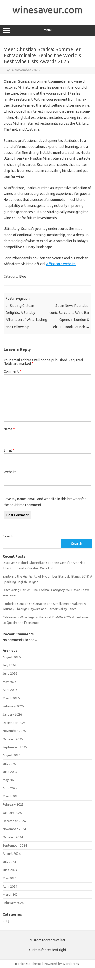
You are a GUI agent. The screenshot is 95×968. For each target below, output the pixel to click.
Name (9, 429)
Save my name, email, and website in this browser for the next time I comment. (45, 502)
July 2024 (9, 861)
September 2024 (15, 845)
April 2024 (10, 886)
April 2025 (10, 788)
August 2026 (12, 657)
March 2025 (11, 796)
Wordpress (70, 963)
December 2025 (14, 722)
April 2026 (10, 690)
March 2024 (11, 894)
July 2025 (9, 763)
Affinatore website (61, 264)
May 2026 (9, 681)
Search (8, 536)
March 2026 (11, 698)
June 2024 (10, 870)
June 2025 (10, 771)
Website (10, 472)
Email (9, 450)
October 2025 (13, 739)
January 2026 (12, 714)
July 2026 (9, 665)
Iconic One (22, 963)
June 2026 (10, 673)
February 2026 (13, 706)
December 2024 (14, 821)
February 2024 (13, 902)
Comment (12, 371)
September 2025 (15, 747)
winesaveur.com (47, 9)
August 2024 (12, 853)
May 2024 (9, 878)
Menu (48, 30)
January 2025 (12, 812)
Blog (22, 276)
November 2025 (14, 730)
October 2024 (13, 837)
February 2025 (13, 804)
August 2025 (12, 755)
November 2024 (14, 829)
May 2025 (9, 780)
